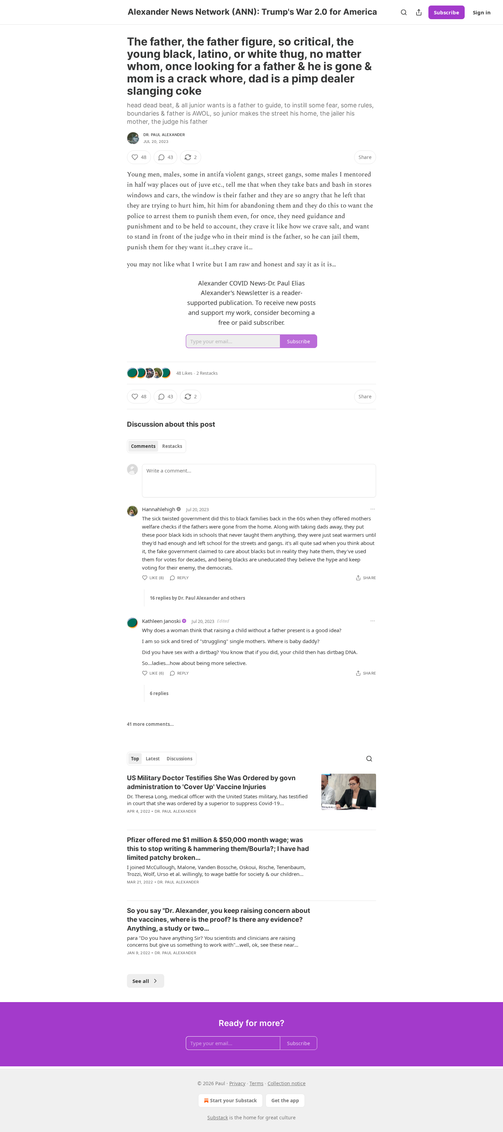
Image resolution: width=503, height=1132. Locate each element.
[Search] (404, 12)
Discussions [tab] (179, 759)
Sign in (482, 12)
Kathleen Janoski (161, 620)
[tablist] (156, 446)
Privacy (237, 1083)
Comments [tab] (143, 446)
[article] (251, 799)
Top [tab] (135, 759)
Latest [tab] (153, 759)
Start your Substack (233, 1100)
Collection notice (287, 1083)
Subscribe (446, 12)
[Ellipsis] (372, 509)
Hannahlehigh (158, 509)
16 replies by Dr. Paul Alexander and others (197, 598)
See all (140, 980)
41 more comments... (150, 724)
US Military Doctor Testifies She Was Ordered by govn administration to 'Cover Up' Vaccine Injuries (211, 782)
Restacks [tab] (172, 446)
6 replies (159, 693)
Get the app (285, 1100)
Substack (217, 1117)
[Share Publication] (419, 12)
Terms (256, 1083)
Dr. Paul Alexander (164, 134)
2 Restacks (207, 373)
